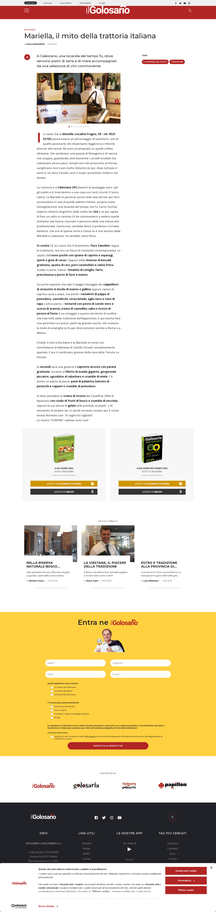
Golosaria (47, 3)
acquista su (64, 484)
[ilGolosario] (108, 9)
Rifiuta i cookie (186, 890)
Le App (102, 3)
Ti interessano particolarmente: (63, 702)
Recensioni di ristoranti (65, 706)
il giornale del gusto (155, 62)
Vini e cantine (60, 710)
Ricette (58, 717)
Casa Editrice (66, 3)
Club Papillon (85, 3)
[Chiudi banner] (211, 868)
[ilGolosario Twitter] (180, 2)
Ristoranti (30, 29)
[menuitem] (86, 843)
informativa (90, 736)
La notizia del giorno (63, 691)
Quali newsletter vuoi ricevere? (62, 683)
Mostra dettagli (46, 906)
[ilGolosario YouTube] (185, 2)
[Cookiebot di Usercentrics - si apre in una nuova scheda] (19, 906)
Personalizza (184, 880)
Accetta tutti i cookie (185, 871)
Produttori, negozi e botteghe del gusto (72, 714)
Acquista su (64, 492)
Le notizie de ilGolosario (65, 687)
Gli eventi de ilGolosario (65, 694)
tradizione (177, 62)
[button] (117, 101)
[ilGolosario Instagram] (189, 2)
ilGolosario (30, 3)
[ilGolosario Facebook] (176, 2)
